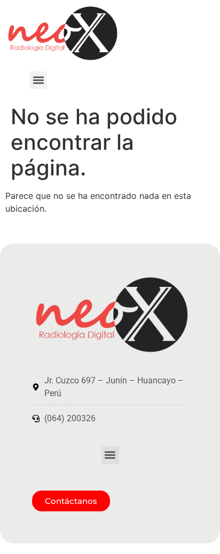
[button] (38, 80)
